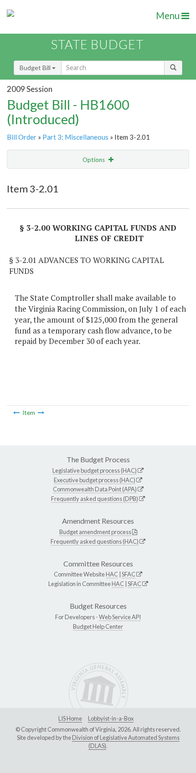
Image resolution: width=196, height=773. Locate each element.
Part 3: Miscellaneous (75, 137)
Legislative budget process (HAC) (94, 470)
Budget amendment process (95, 532)
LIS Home (70, 718)
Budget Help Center (98, 626)
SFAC (128, 574)
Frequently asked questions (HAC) (95, 541)
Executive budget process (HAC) (94, 480)
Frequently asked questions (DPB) (94, 498)
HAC (112, 574)
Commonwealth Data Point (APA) (95, 489)
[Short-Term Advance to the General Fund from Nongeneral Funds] (16, 412)
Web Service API (120, 617)
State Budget (97, 44)
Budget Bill (36, 67)
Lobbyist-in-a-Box (111, 718)
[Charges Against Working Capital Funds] (41, 412)
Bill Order (21, 137)
